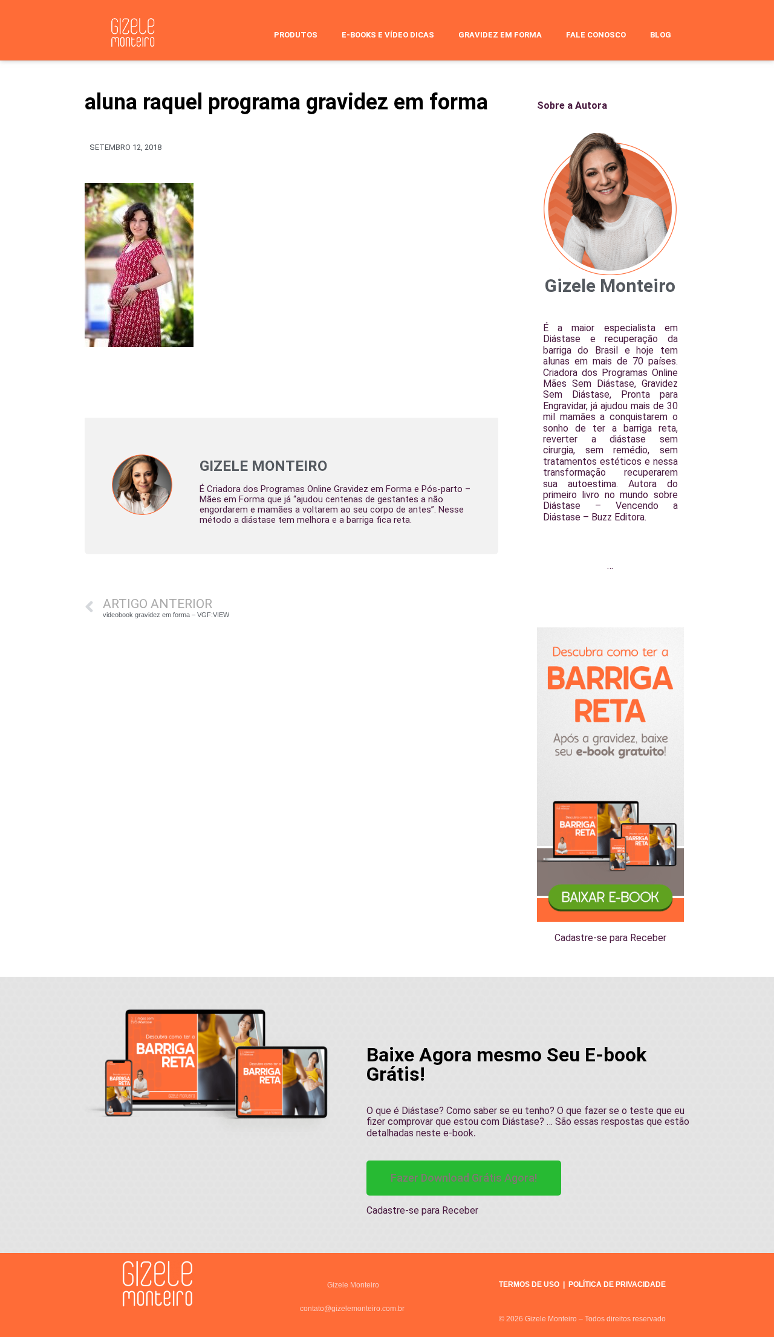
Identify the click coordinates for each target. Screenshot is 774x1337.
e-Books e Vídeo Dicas (388, 34)
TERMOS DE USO (529, 1284)
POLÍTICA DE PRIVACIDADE (617, 1284)
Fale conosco (596, 34)
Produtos (295, 34)
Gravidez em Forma (500, 34)
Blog (660, 34)
